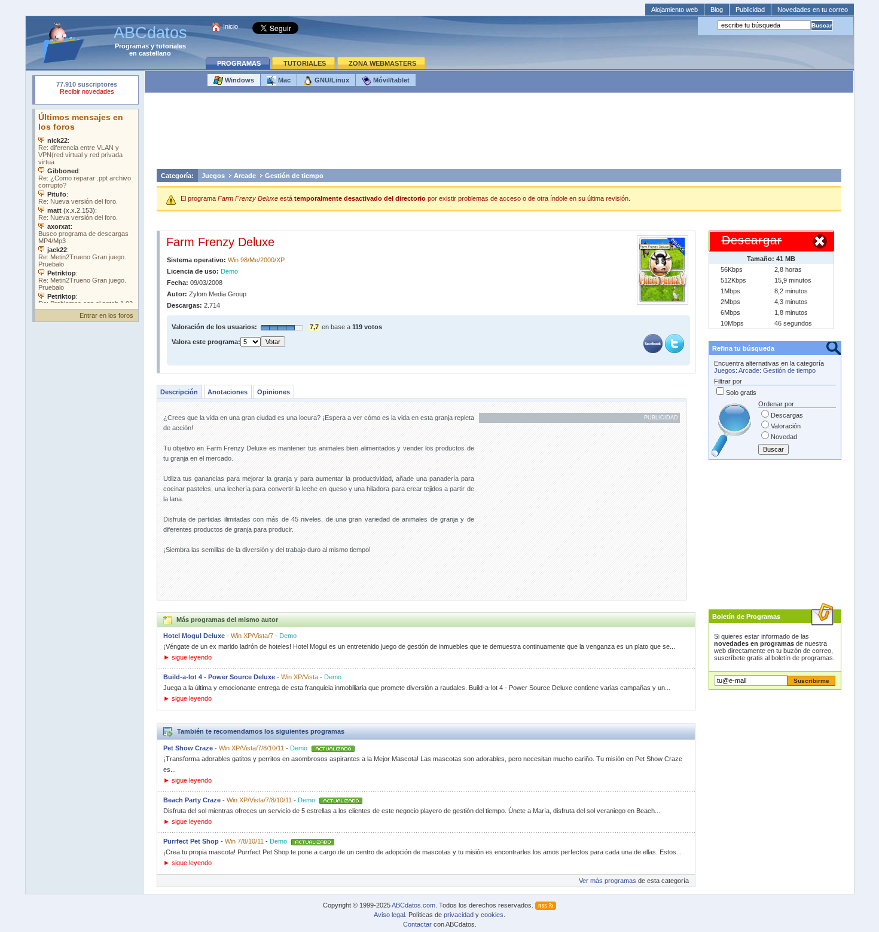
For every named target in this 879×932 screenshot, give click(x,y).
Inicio (230, 26)
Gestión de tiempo (294, 175)
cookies (492, 914)
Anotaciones (227, 392)
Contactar (417, 924)
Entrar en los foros (106, 315)
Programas (132, 46)
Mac (283, 80)
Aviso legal (389, 914)
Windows (238, 80)
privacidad (459, 914)
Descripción (179, 392)
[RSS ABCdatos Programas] (545, 905)
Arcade (245, 175)
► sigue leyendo (187, 657)
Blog (716, 9)
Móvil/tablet (390, 80)
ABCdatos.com (413, 905)
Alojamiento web (674, 9)
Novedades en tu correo (812, 9)
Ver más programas (607, 880)
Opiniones (273, 392)
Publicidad (750, 9)
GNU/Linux (331, 80)
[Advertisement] (498, 134)
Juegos (213, 175)
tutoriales (171, 46)
